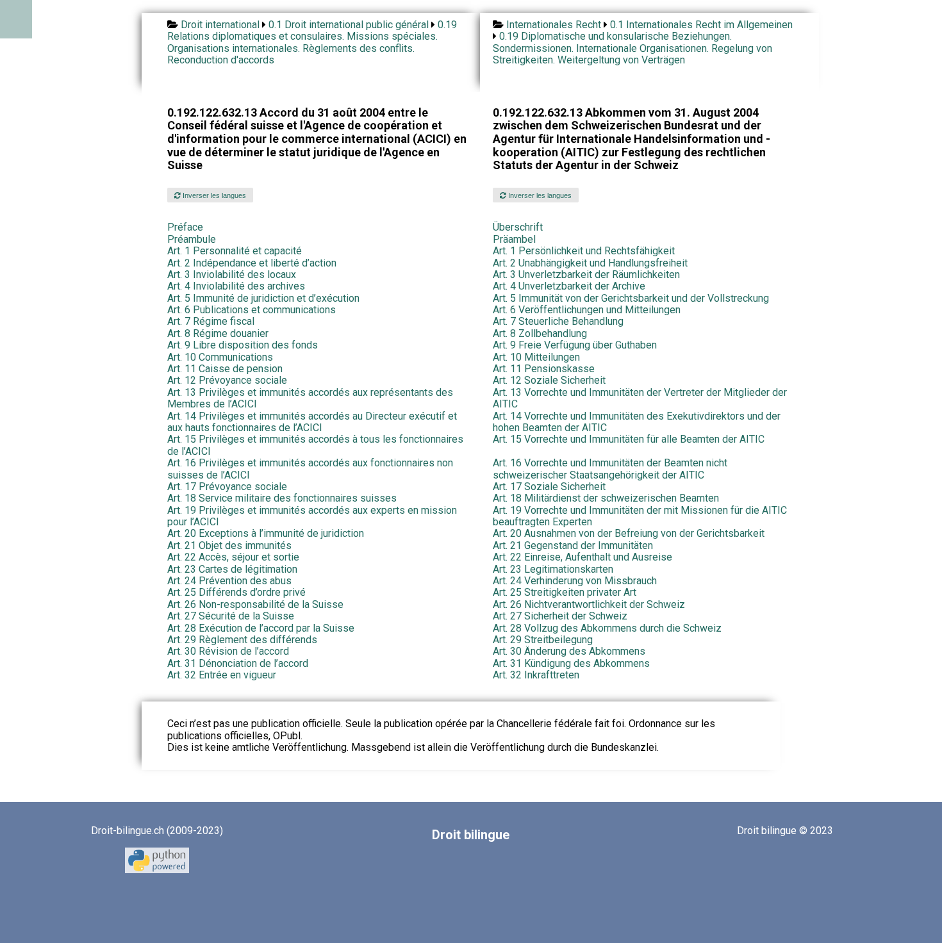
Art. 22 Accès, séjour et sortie (233, 557)
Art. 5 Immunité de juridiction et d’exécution (263, 298)
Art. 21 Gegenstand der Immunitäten (573, 545)
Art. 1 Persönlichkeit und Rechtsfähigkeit (584, 251)
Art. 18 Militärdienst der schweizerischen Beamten (606, 498)
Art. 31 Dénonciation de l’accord (237, 663)
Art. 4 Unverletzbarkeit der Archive (569, 286)
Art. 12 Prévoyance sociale (227, 380)
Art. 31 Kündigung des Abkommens (571, 663)
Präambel (514, 239)
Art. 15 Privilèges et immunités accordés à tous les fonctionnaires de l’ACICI (315, 445)
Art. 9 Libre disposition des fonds (242, 345)
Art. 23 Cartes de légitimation (232, 569)
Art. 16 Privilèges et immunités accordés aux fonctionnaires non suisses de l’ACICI (310, 468)
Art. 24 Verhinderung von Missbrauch (575, 581)
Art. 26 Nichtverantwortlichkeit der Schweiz (589, 604)
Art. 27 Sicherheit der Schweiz (560, 616)
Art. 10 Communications (220, 357)
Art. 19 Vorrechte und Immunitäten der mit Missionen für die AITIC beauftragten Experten (640, 516)
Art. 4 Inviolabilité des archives (236, 286)
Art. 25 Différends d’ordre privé (236, 592)
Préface (185, 227)
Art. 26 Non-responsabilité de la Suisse (255, 604)
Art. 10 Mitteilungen (536, 357)
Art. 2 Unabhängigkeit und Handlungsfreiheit (590, 263)
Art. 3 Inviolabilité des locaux (231, 274)
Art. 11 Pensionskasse (544, 369)
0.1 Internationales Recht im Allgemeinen (701, 25)
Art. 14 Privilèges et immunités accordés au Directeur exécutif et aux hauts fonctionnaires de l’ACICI (312, 422)
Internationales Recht (553, 25)
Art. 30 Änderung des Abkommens (569, 651)
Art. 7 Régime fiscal (210, 321)
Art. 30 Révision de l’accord (228, 651)
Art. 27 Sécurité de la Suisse (230, 616)
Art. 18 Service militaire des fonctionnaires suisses (282, 498)
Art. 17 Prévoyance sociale (227, 486)
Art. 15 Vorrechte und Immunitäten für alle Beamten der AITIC (628, 439)
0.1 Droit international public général (349, 25)
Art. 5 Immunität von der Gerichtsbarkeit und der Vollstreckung (631, 298)
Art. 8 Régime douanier (218, 333)
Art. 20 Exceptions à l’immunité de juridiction (265, 533)
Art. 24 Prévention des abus (229, 581)
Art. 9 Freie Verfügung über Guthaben (575, 345)
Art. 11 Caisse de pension (225, 369)
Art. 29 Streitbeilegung (543, 640)
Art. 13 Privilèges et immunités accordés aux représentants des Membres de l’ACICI (310, 398)
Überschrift (518, 227)
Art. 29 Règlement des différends (242, 640)
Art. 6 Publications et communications (251, 310)
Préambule (191, 239)
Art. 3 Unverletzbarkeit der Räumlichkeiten (586, 274)
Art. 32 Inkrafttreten (536, 675)
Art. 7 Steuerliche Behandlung (558, 321)
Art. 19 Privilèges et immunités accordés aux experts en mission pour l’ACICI (312, 516)
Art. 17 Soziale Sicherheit (549, 486)
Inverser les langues (213, 195)
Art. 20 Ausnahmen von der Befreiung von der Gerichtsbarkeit (628, 533)
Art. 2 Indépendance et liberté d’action (251, 263)
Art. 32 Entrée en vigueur (221, 675)
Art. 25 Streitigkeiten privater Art (564, 592)
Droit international (220, 25)
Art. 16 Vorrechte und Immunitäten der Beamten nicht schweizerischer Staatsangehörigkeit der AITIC (610, 468)
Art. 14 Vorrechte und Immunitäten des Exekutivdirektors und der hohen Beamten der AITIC (637, 422)
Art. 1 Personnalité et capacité (234, 251)
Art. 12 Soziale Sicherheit (549, 380)
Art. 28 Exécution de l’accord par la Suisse (260, 628)
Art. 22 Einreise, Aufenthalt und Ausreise (582, 557)
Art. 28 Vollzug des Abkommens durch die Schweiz (607, 628)
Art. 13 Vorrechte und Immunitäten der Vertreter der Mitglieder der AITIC (640, 398)
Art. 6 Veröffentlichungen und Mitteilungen (587, 310)
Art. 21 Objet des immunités (229, 545)
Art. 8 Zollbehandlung (540, 333)
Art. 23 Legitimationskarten (553, 569)
